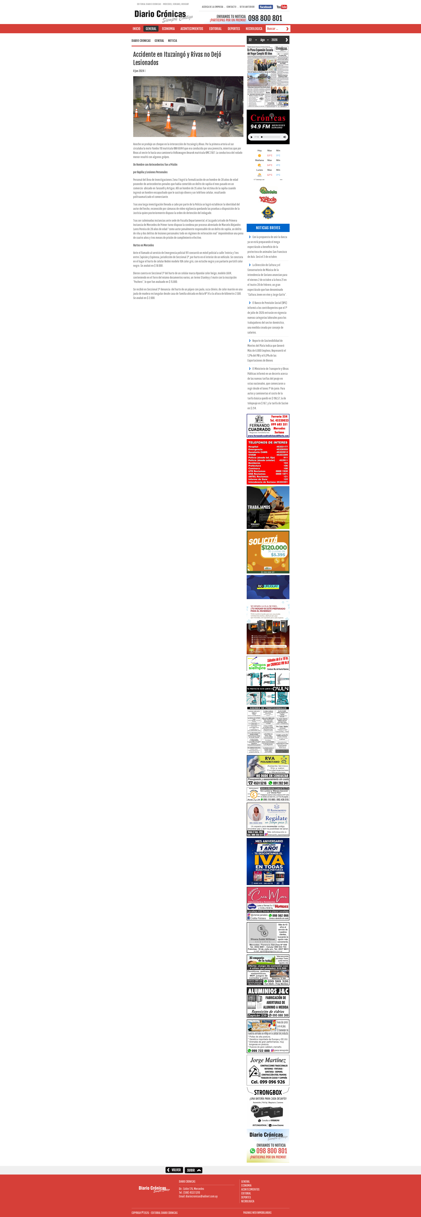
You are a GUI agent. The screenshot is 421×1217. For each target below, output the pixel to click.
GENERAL (245, 1181)
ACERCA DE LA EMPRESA (212, 6)
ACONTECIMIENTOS (250, 1189)
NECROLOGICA (247, 1201)
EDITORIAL (246, 1193)
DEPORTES (246, 1197)
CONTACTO (231, 6)
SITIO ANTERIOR (247, 6)
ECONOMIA (246, 1185)
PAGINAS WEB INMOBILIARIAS (257, 1212)
